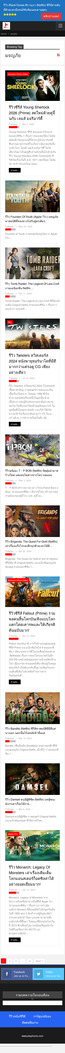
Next (39, 961)
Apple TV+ (13, 833)
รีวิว (10, 322)
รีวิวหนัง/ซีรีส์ (17, 1016)
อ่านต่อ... (15, 170)
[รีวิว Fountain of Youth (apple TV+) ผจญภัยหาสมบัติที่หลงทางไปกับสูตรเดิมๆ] (32, 196)
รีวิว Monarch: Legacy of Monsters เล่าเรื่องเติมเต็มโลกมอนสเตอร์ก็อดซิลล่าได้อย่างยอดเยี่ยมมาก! (31, 875)
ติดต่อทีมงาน (30, 1022)
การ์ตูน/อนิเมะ (42, 1016)
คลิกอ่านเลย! (51, 16)
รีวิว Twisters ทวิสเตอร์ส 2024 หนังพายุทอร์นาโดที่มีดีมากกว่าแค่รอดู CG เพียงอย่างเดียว (32, 363)
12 (29, 961)
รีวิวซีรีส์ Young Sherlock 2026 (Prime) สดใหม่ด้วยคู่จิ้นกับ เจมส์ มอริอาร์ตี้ (32, 112)
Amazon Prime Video (18, 74)
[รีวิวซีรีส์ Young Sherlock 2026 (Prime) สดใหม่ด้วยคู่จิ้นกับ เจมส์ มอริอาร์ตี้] (32, 85)
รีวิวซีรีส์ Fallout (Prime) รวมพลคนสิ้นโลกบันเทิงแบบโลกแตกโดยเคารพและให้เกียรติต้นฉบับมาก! (32, 621)
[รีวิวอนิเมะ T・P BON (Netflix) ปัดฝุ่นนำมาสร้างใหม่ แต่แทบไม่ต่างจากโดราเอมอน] (32, 450)
